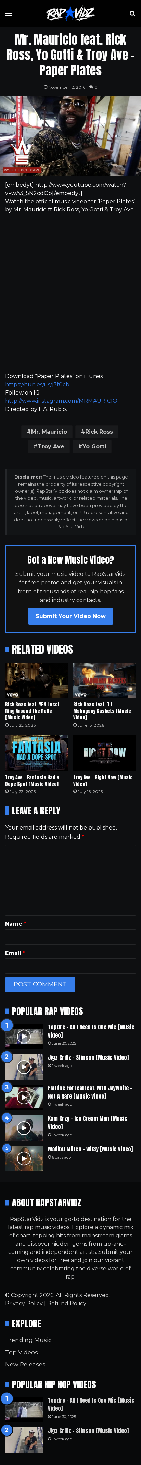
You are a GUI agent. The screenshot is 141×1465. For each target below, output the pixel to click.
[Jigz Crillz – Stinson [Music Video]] (24, 1067)
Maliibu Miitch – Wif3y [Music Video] (90, 1149)
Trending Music (28, 1339)
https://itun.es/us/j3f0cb (37, 384)
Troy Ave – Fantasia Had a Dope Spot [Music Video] (32, 781)
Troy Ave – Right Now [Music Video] (103, 781)
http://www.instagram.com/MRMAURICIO (61, 401)
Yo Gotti (94, 446)
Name (15, 924)
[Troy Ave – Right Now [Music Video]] (104, 753)
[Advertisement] (70, 293)
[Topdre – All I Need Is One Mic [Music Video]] (24, 1036)
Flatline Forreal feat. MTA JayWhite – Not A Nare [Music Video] (90, 1092)
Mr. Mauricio (49, 431)
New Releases (25, 1364)
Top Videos (21, 1352)
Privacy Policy (24, 1303)
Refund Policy (66, 1303)
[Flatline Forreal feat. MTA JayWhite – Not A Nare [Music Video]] (24, 1097)
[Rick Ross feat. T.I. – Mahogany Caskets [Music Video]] (104, 680)
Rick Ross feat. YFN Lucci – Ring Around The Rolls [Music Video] (33, 711)
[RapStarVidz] (70, 13)
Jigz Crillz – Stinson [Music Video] (88, 1057)
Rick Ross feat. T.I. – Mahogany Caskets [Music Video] (102, 711)
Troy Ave (51, 446)
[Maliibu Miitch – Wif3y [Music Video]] (24, 1158)
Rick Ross (99, 431)
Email (15, 953)
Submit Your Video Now (71, 616)
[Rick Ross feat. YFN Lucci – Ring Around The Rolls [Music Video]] (36, 680)
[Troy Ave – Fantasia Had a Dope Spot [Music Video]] (36, 753)
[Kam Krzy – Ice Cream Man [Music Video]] (24, 1128)
